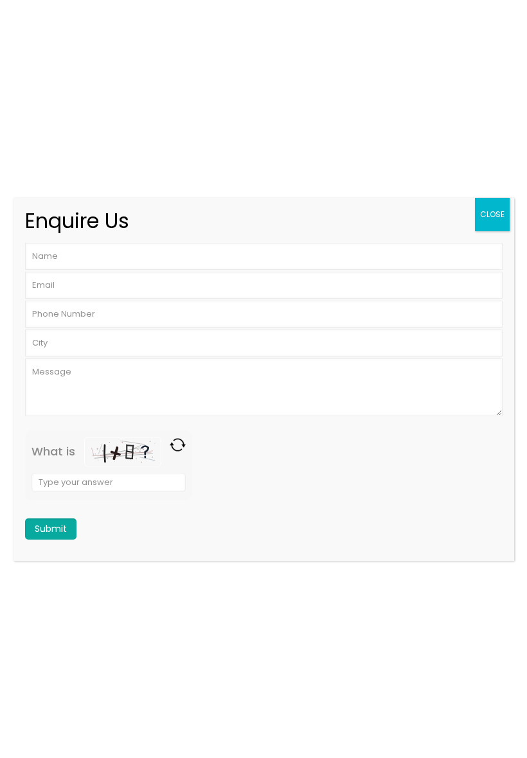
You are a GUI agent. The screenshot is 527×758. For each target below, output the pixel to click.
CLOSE (492, 214)
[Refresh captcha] (178, 445)
